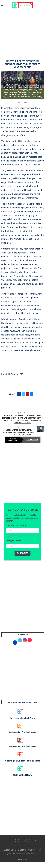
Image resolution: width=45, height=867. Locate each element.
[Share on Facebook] (19, 394)
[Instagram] (22, 840)
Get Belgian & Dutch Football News (22, 760)
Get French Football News (23, 718)
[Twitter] (17, 840)
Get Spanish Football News (22, 732)
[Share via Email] (31, 394)
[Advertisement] (22, 32)
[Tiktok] (34, 840)
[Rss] (28, 840)
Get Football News (22, 775)
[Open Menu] (2, 5)
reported (33, 157)
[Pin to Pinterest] (27, 394)
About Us (8, 850)
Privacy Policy (34, 850)
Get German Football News (22, 746)
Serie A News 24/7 (32, 439)
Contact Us (20, 850)
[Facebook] (11, 840)
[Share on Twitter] (23, 394)
